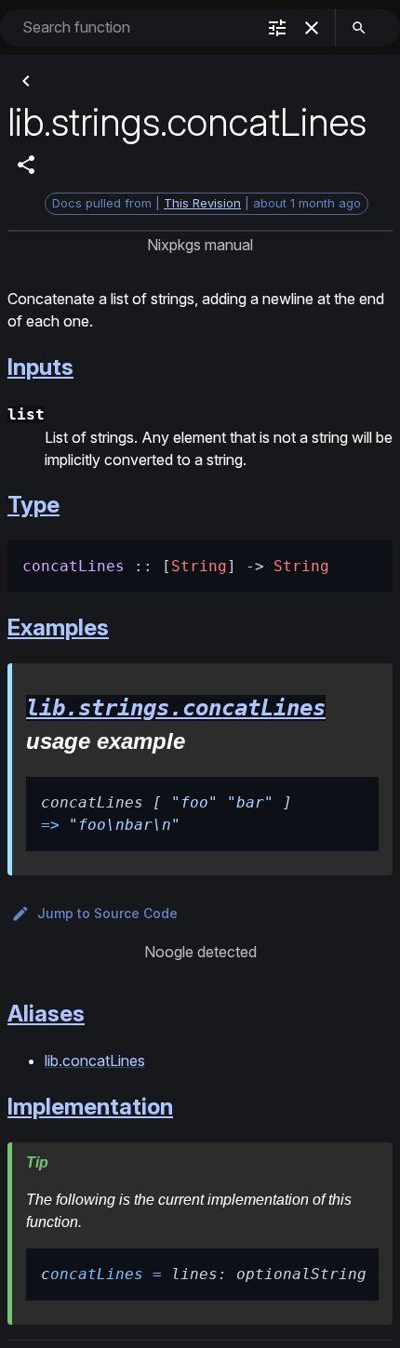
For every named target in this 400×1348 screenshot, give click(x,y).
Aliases (46, 1013)
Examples (58, 627)
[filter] (277, 28)
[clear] (311, 28)
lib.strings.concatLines (176, 708)
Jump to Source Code (107, 913)
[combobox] (136, 27)
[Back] (26, 81)
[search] (359, 28)
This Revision (202, 202)
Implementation (90, 1106)
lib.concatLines (95, 1060)
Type (33, 504)
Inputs (40, 367)
